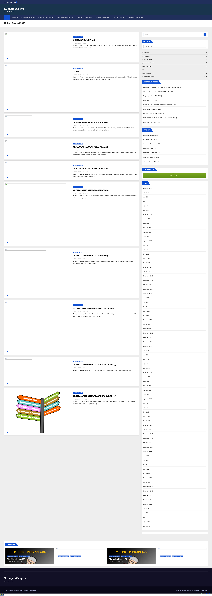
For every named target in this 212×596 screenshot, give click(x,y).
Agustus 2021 (147, 346)
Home (177, 590)
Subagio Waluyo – (15, 8)
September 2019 (148, 447)
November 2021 (148, 333)
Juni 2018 (146, 513)
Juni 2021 (146, 355)
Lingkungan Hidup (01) (150, 96)
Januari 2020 (147, 429)
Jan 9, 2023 (77, 399)
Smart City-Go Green (136, 17)
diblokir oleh (174, 175)
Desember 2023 (148, 223)
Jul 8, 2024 (163, 561)
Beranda (15, 17)
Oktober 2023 (147, 232)
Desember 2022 (148, 276)
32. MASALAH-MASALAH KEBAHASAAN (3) (90, 122)
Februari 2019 (147, 478)
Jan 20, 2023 (77, 171)
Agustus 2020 (147, 399)
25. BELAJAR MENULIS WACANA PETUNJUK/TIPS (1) (94, 396)
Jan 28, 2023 (77, 74)
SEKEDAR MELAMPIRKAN (84, 40)
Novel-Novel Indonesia (150, 109)
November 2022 (148, 280)
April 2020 (146, 416)
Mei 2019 (146, 464)
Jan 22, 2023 (77, 150)
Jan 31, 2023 (77, 43)
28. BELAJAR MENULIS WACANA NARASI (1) (91, 256)
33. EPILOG (77, 71)
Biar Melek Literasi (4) (169, 559)
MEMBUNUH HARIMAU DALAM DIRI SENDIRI (157, 118)
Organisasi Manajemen (65, 17)
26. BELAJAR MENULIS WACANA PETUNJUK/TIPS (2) (94, 365)
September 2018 (148, 500)
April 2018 (146, 521)
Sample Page (203, 590)
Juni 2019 (146, 460)
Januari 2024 (147, 219)
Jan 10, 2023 (77, 367)
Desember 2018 (148, 486)
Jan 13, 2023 (77, 311)
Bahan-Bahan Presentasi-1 (186, 590)
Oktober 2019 (147, 442)
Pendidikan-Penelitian (84, 17)
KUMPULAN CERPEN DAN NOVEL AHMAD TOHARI (159, 87)
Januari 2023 (147, 271)
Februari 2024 (147, 214)
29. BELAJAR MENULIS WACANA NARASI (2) (91, 190)
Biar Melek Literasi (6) (67, 559)
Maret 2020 (146, 421)
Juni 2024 (146, 197)
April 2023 (146, 258)
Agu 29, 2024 (11, 561)
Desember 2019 (148, 434)
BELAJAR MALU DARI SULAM (152, 113)
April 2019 (146, 469)
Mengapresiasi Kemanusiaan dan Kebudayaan (157, 104)
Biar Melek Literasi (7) (16, 559)
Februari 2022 (147, 320)
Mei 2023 (146, 254)
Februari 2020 (147, 425)
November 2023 (148, 227)
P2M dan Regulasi (119, 17)
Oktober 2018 (147, 495)
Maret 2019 (146, 473)
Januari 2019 (147, 482)
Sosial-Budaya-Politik (46, 17)
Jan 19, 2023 (77, 193)
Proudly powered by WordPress (12, 590)
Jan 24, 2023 (77, 125)
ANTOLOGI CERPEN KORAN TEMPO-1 (155, 91)
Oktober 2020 (147, 390)
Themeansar (33, 590)
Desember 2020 (148, 381)
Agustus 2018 (147, 504)
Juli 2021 (146, 350)
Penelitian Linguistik (149, 122)
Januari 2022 (147, 324)
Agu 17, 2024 (62, 561)
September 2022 (148, 289)
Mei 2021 (146, 359)
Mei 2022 (146, 306)
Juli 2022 (146, 298)
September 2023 (148, 236)
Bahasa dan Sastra (102, 17)
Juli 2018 (146, 508)
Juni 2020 (146, 407)
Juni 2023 (146, 249)
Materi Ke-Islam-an (28, 17)
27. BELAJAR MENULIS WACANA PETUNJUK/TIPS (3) (94, 308)
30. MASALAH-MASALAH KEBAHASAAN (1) (90, 169)
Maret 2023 (146, 263)
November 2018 (148, 491)
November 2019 (148, 438)
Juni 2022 (146, 302)
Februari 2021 (147, 372)
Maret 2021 (146, 368)
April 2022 (146, 311)
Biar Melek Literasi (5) (118, 559)
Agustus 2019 (147, 451)
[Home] (7, 17)
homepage (196, 590)
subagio (85, 43)
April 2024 (146, 206)
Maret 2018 (146, 526)
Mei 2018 (146, 517)
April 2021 (146, 363)
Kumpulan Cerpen (148, 100)
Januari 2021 (147, 377)
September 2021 (148, 342)
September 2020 (148, 394)
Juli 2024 (146, 192)
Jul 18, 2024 (112, 561)
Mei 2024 (146, 201)
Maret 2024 (146, 210)
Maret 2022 (146, 315)
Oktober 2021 (147, 337)
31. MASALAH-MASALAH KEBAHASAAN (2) (90, 147)
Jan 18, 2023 (77, 258)
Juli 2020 (146, 403)
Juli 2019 (146, 456)
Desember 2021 (148, 328)
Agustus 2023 (147, 241)
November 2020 (148, 385)
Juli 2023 (146, 245)
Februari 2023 (147, 267)
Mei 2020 (146, 412)
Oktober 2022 (147, 284)
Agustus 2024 (147, 188)
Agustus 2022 (147, 293)
